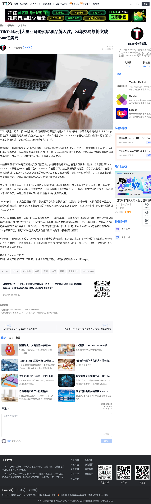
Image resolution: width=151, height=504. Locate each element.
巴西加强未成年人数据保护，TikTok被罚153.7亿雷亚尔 (34, 391)
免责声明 (74, 469)
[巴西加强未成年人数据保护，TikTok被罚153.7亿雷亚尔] (9, 396)
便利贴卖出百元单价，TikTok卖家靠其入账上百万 (37, 376)
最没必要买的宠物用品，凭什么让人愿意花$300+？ (93, 376)
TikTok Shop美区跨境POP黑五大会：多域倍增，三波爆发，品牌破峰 (37, 361)
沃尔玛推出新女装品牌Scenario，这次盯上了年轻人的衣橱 (93, 391)
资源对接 (47, 4)
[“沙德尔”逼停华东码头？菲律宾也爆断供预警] (66, 365)
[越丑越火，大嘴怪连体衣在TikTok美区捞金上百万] (9, 350)
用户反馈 (89, 469)
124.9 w (146, 66)
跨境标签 (74, 464)
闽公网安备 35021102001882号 (73, 495)
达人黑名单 (35, 4)
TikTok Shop (88, 271)
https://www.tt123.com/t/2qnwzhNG (24, 310)
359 (128, 66)
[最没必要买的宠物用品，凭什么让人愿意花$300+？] (66, 380)
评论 (106, 441)
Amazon (4, 271)
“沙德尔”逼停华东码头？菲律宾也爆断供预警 (93, 361)
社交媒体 (27, 271)
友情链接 (89, 464)
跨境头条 (11, 26)
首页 (16, 4)
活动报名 (86, 4)
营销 (46, 271)
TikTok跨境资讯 (14, 48)
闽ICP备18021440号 (46, 495)
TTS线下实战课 (60, 4)
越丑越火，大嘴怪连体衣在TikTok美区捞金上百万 (37, 345)
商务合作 (74, 474)
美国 (37, 271)
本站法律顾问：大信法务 (98, 495)
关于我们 (74, 460)
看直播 (96, 4)
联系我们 (89, 460)
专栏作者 (74, 478)
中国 (54, 271)
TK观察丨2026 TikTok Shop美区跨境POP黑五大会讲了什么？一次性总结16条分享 (93, 345)
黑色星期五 (73, 271)
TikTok (16, 271)
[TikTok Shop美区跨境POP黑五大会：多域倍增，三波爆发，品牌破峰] (9, 365)
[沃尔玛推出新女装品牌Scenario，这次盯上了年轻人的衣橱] (66, 396)
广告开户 (76, 4)
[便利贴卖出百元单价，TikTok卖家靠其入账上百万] (9, 380)
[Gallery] (75, 15)
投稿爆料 (89, 474)
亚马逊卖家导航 (30, 495)
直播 (62, 271)
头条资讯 (24, 4)
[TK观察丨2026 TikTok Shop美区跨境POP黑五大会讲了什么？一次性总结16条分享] (66, 350)
